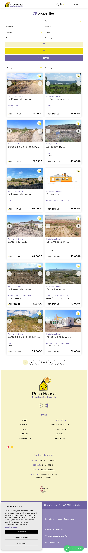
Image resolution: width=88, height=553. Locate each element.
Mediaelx (76, 505)
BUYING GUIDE (60, 429)
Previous (9, 83)
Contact (60, 434)
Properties (60, 420)
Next (40, 83)
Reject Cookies (21, 543)
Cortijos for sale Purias (54, 529)
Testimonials (24, 438)
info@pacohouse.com (47, 460)
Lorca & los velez (60, 425)
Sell (24, 429)
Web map (53, 505)
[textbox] (15, 21)
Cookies (44, 505)
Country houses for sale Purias (57, 536)
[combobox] (25, 21)
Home (24, 420)
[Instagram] (47, 405)
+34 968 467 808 (48, 469)
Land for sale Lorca (52, 542)
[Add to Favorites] (39, 76)
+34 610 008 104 (48, 465)
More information (11, 527)
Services (24, 434)
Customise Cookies (21, 537)
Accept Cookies (21, 532)
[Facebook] (41, 405)
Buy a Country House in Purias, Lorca (59, 519)
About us (24, 425)
